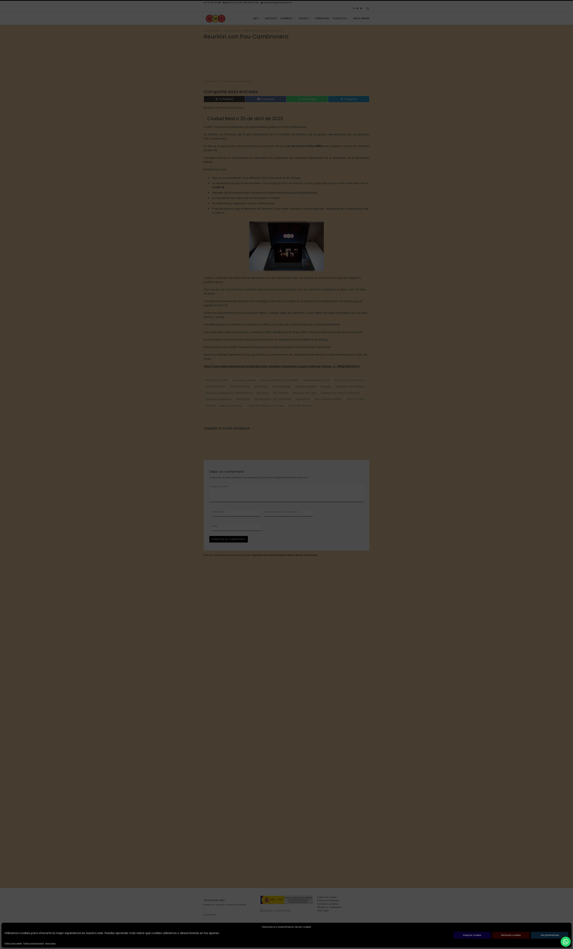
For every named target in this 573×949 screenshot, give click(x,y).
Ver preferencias (549, 935)
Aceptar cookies (472, 935)
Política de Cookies (13, 943)
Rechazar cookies (511, 935)
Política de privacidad (33, 943)
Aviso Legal (50, 943)
